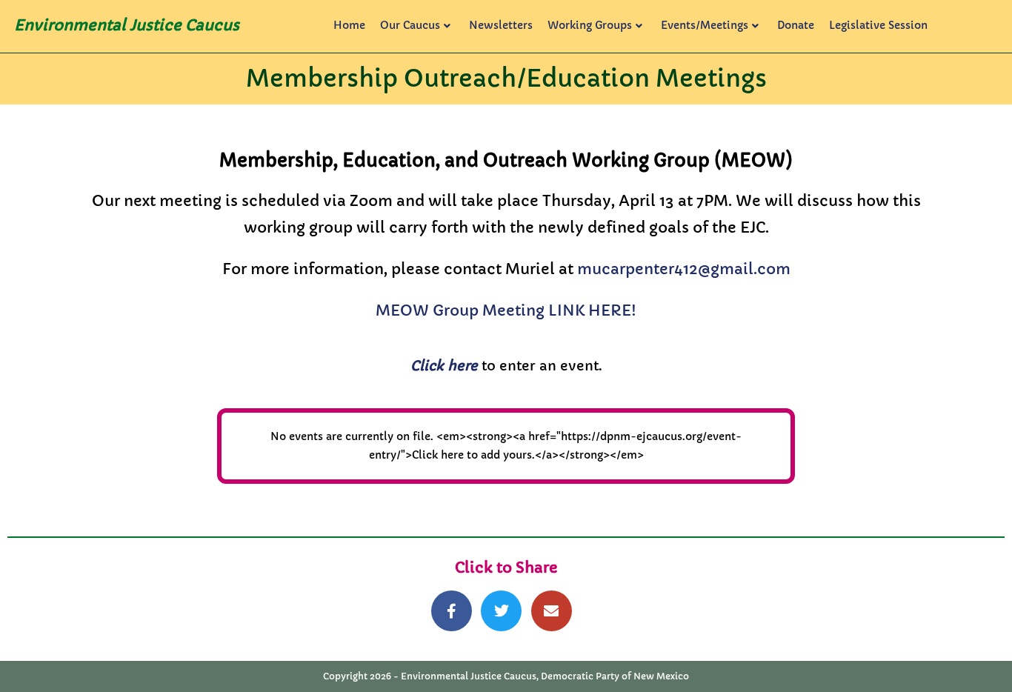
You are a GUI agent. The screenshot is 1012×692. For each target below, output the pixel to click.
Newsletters (501, 25)
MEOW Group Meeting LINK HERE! (506, 311)
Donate (795, 25)
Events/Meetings (704, 25)
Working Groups (589, 25)
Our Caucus (410, 25)
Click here (444, 365)
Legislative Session (878, 25)
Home (349, 25)
